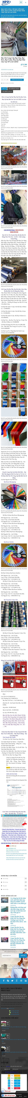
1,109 (17, 1080)
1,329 (17, 1083)
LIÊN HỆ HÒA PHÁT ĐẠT (16, 1066)
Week (12, 1080)
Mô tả (4, 88)
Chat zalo (7, 1091)
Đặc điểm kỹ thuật (14, 88)
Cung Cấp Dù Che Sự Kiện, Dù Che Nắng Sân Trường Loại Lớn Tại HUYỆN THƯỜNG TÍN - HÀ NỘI (18, 931)
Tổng (12, 1088)
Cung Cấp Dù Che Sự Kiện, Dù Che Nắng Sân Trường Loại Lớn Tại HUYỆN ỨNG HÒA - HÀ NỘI (18, 920)
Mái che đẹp (5, 882)
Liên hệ (25, 1096)
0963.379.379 (4, 1008)
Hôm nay (12, 1078)
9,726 (17, 1085)
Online (12, 1075)
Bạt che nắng (5, 889)
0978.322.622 (15, 1069)
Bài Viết (20, 1096)
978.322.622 (11, 1008)
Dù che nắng (5, 878)
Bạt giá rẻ (5, 885)
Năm (12, 1085)
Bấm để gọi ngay (10, 1095)
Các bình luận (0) (7, 91)
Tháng (12, 1083)
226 (17, 1078)
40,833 (17, 1088)
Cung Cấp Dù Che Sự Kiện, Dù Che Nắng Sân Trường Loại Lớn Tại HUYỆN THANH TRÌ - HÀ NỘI (17, 941)
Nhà (2, 15)
